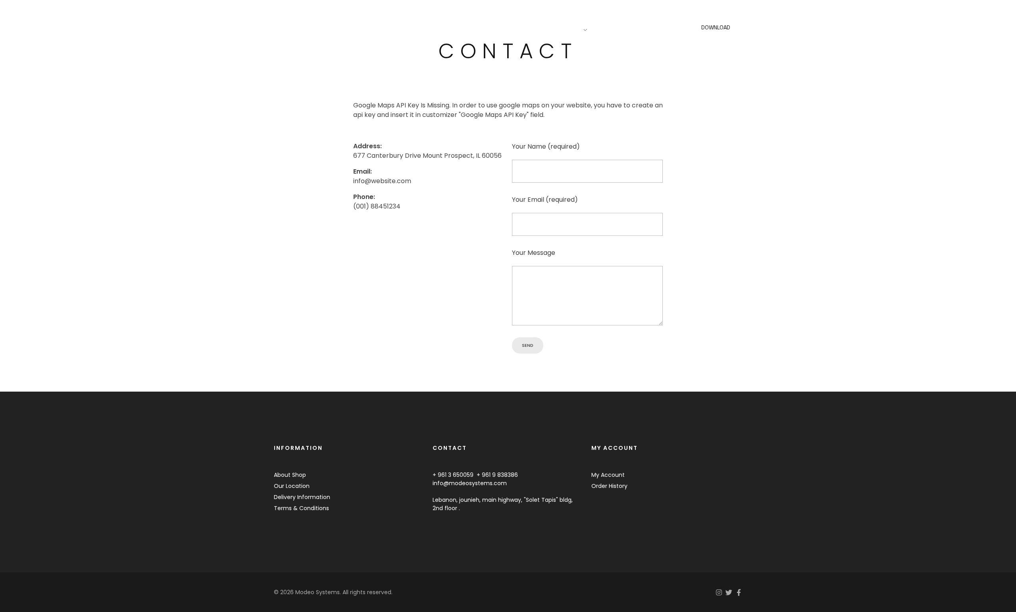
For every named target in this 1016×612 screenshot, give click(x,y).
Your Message (533, 252)
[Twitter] (728, 592)
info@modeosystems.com (470, 483)
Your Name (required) (546, 146)
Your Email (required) (545, 199)
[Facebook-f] (738, 592)
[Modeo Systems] (316, 28)
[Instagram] (719, 592)
